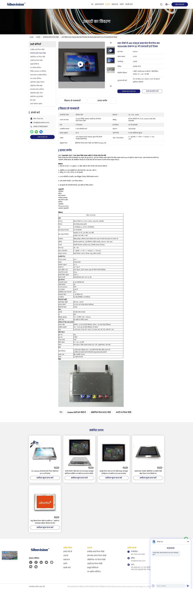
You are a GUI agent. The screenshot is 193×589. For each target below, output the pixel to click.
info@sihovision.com (41, 122)
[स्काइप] (41, 132)
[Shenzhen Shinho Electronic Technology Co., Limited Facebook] (36, 562)
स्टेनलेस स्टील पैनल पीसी (51, 37)
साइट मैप (42, 587)
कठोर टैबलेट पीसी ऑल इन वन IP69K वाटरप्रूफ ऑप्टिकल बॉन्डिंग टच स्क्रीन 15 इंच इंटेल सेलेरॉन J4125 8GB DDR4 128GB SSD (79, 472)
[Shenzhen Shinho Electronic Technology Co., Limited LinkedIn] (41, 562)
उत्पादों (107, 4)
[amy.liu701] (36, 567)
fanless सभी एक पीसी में (76, 412)
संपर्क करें (129, 4)
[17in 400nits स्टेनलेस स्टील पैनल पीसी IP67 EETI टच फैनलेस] (45, 452)
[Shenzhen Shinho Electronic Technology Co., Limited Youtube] (46, 562)
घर (92, 4)
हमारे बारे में (99, 4)
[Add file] (153, 586)
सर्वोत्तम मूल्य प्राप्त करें (129, 91)
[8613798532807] (51, 562)
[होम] (40, 552)
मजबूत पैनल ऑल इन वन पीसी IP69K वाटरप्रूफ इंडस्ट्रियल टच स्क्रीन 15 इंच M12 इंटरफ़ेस (114, 472)
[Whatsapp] (32, 132)
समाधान (115, 4)
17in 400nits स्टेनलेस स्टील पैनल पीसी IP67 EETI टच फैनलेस (45, 472)
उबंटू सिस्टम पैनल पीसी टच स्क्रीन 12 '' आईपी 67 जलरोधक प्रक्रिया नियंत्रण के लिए (44, 522)
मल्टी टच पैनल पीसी (123, 412)
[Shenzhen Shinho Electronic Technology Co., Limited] (16, 4)
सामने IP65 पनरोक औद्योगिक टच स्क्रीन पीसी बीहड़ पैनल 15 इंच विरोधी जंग (148, 472)
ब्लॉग (122, 4)
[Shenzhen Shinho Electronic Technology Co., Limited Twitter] (31, 562)
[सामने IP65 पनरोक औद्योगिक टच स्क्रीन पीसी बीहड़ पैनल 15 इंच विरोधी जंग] (148, 452)
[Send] (188, 586)
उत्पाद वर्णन (102, 100)
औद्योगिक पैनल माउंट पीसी (101, 412)
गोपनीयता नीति (33, 587)
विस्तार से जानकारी (72, 100)
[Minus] (188, 541)
